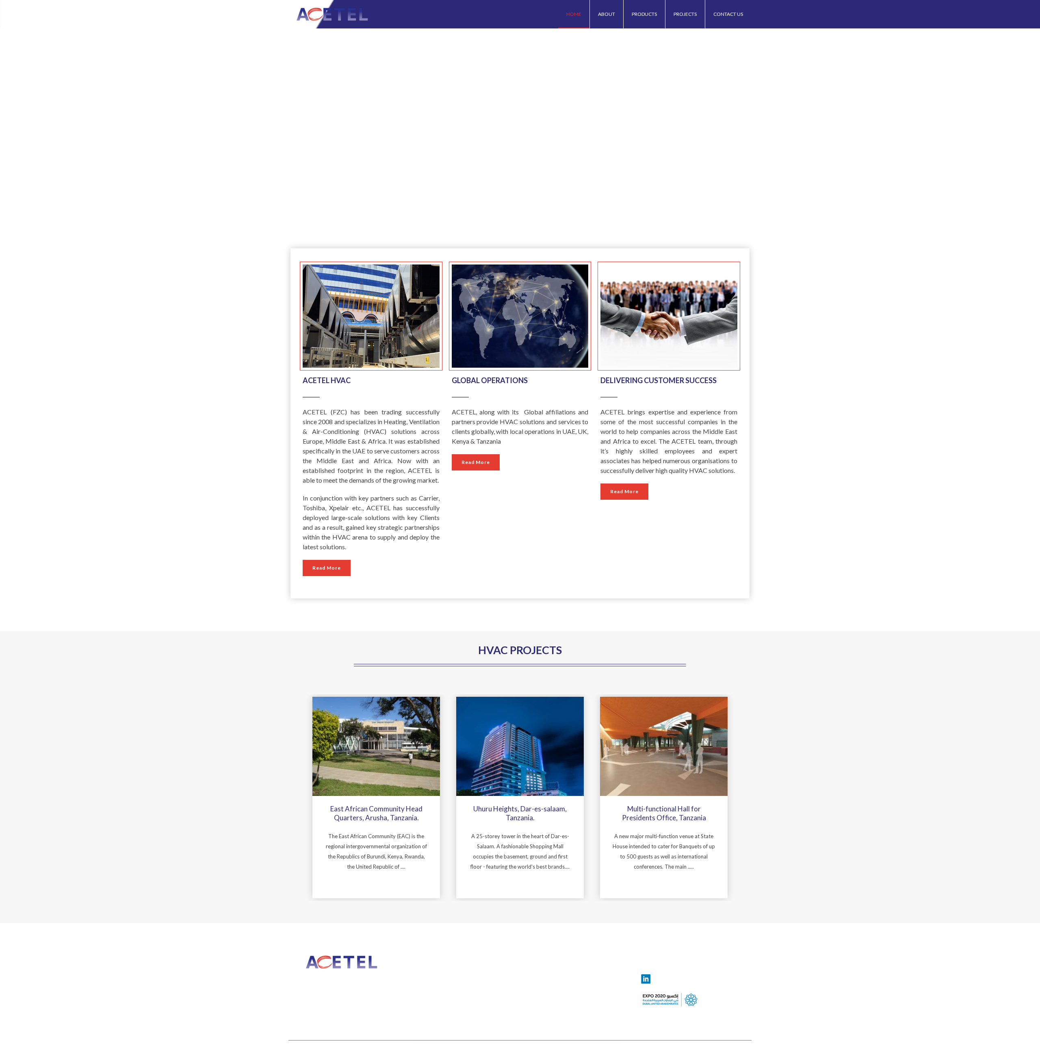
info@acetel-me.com (338, 981)
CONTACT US (728, 14)
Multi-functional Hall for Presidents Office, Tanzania (664, 813)
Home (573, 14)
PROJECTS (685, 14)
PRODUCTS (644, 14)
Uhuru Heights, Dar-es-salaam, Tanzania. (520, 813)
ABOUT (606, 14)
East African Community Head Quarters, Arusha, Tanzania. (376, 813)
